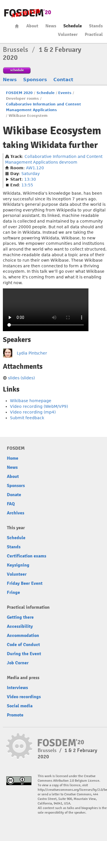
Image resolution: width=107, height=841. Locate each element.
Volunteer (68, 34)
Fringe (13, 592)
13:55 (27, 185)
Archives (15, 513)
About (32, 26)
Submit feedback (27, 418)
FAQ (11, 504)
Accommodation (23, 635)
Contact (63, 79)
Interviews (17, 688)
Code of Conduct (23, 644)
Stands (96, 26)
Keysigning (18, 565)
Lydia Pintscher (32, 353)
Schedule (72, 26)
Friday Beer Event (25, 583)
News (50, 26)
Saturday (30, 173)
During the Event (24, 654)
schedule (17, 70)
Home (17, 26)
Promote (15, 715)
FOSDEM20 (27, 13)
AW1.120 (35, 168)
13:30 (30, 179)
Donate (14, 495)
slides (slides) (21, 378)
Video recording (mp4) (33, 412)
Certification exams (26, 556)
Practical (94, 34)
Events (64, 93)
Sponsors (35, 79)
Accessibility (20, 626)
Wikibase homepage (30, 400)
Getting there (20, 617)
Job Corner (18, 663)
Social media (20, 706)
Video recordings (24, 697)
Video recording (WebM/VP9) (39, 406)
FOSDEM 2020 (19, 93)
